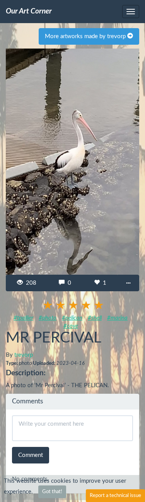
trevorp (23, 355)
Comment (30, 455)
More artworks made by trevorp (86, 36)
